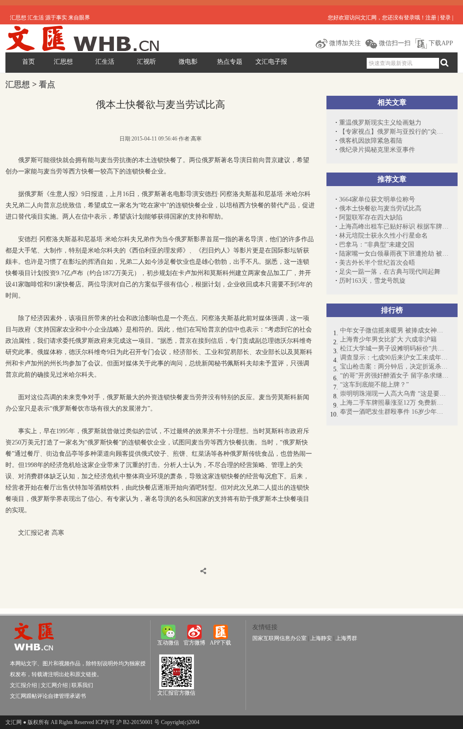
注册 (430, 17)
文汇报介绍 (23, 685)
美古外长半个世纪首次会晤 (377, 262)
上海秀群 (346, 638)
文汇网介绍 (54, 685)
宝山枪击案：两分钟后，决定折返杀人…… (394, 366)
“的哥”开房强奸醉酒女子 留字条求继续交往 (394, 375)
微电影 (188, 61)
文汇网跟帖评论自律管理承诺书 (48, 696)
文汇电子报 (271, 61)
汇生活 (104, 61)
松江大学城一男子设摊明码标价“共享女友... (394, 348)
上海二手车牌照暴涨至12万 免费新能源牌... (394, 402)
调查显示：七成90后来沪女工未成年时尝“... (394, 357)
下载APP (440, 43)
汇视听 (146, 61)
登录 (445, 17)
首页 (28, 61)
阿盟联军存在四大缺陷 (370, 217)
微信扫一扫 (394, 43)
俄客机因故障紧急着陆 (370, 140)
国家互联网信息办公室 (279, 638)
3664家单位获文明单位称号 (377, 199)
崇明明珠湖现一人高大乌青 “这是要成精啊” (394, 393)
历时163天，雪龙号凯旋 (372, 280)
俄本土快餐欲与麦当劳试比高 (380, 208)
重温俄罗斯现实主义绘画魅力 (380, 122)
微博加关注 (344, 43)
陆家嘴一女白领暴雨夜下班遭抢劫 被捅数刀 (394, 253)
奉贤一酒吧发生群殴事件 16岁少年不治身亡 (394, 411)
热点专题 (229, 61)
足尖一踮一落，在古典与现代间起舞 (389, 271)
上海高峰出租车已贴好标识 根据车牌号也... (394, 226)
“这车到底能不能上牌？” (374, 384)
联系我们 (82, 685)
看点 (47, 84)
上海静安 (321, 638)
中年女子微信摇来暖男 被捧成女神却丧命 (394, 330)
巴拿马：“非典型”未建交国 (376, 244)
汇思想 (63, 61)
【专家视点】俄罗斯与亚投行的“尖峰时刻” (394, 131)
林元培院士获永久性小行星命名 (383, 235)
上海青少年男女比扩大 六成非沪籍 (388, 339)
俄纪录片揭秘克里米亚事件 (377, 149)
